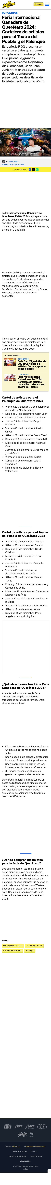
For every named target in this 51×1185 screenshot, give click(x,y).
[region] (25, 191)
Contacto (34, 1151)
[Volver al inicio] (8, 4)
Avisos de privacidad (20, 1151)
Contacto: (12, 1146)
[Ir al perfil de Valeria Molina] (3, 161)
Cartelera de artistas (12, 950)
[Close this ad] (49, 1171)
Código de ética (25, 1161)
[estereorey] (31, 1134)
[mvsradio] (18, 1126)
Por (12, 161)
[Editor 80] (26, 1169)
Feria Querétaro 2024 (13, 946)
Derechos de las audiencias (17, 1156)
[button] (47, 4)
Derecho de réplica (36, 1156)
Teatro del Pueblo (34, 946)
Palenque (30, 950)
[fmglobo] (22, 1134)
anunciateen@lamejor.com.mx (35, 1146)
